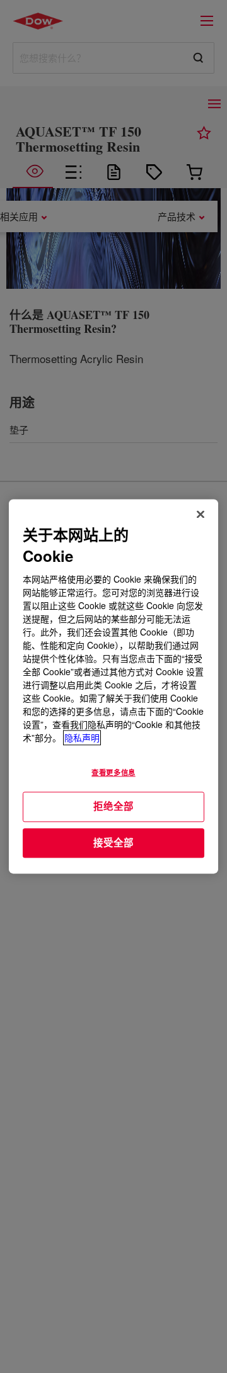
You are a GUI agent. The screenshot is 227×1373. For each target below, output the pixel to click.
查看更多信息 (113, 773)
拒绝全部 (113, 806)
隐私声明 (82, 738)
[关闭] (200, 514)
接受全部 (113, 842)
